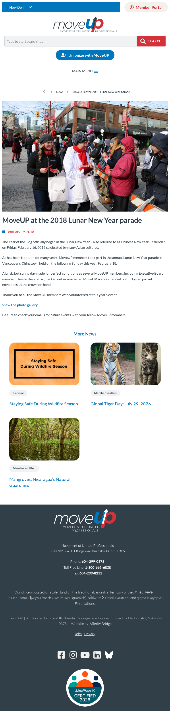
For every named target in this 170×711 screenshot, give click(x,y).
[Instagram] (73, 655)
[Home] (44, 92)
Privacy (89, 634)
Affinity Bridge (101, 623)
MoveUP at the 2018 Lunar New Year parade (101, 92)
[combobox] (70, 41)
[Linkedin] (97, 655)
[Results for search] (70, 49)
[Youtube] (85, 655)
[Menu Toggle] (85, 71)
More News (85, 333)
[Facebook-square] (61, 655)
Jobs (78, 634)
